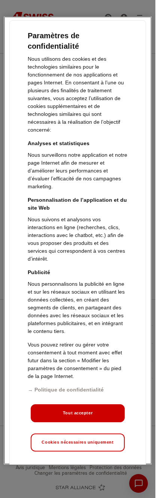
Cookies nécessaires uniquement (77, 442)
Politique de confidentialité (69, 390)
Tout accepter (77, 413)
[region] (77, 240)
